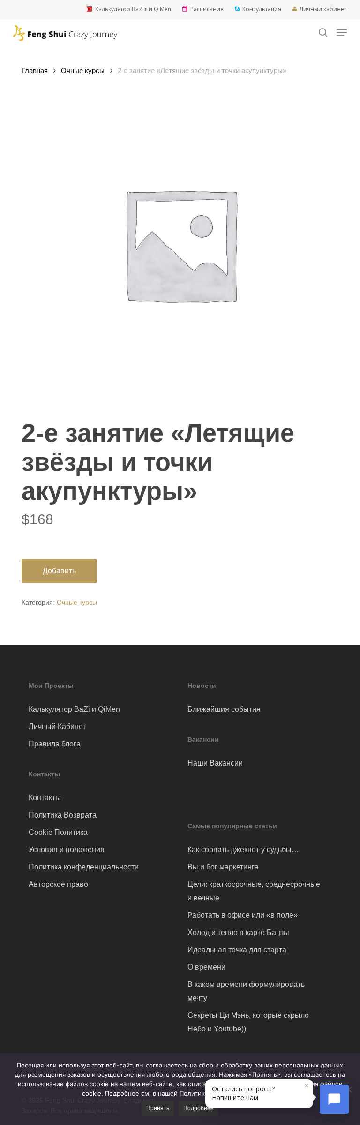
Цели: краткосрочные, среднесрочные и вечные (254, 891)
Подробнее (198, 1108)
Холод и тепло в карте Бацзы (238, 932)
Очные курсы (83, 70)
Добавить (59, 571)
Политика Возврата (63, 815)
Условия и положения (67, 850)
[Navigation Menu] (342, 32)
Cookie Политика (58, 832)
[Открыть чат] (334, 1099)
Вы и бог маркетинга (223, 867)
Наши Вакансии (215, 763)
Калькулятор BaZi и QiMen (74, 709)
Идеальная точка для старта (237, 950)
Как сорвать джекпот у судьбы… (243, 850)
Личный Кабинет (57, 727)
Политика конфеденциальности (84, 867)
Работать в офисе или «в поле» (243, 915)
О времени (206, 967)
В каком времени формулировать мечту (246, 991)
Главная (35, 70)
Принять (157, 1108)
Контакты (45, 798)
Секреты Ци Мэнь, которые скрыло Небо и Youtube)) (248, 1022)
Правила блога (55, 744)
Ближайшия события (224, 709)
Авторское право (58, 884)
